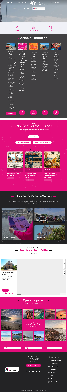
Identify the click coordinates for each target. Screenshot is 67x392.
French (37, 8)
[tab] (30, 148)
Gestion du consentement (34, 390)
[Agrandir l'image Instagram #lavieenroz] (17, 336)
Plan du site (43, 390)
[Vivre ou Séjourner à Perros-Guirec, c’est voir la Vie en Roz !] (39, 3)
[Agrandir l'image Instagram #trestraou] (11, 319)
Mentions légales (24, 390)
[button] (6, 28)
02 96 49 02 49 (33, 361)
